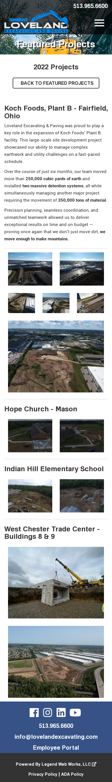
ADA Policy (72, 774)
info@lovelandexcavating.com (56, 736)
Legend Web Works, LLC (67, 764)
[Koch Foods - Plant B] (56, 356)
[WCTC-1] (56, 661)
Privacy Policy (42, 774)
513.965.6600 (90, 5)
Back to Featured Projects (57, 83)
